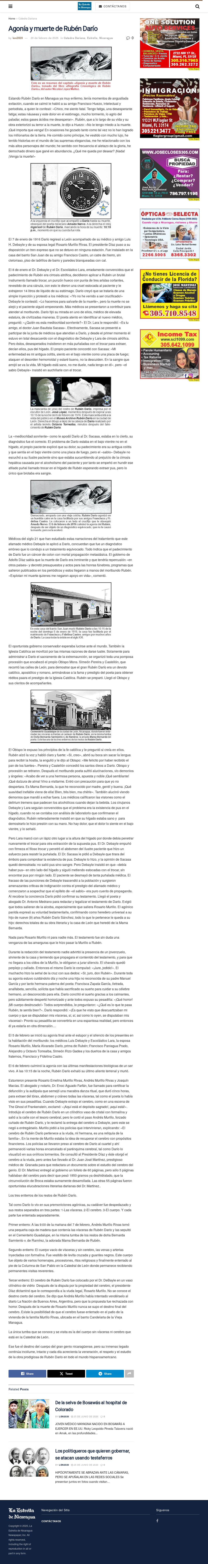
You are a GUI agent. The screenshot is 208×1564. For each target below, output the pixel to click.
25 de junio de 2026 (85, 1416)
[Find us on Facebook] (157, 1521)
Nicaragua (106, 38)
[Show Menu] (10, 6)
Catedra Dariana (27, 18)
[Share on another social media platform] (129, 1374)
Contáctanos (114, 6)
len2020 (18, 38)
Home (12, 18)
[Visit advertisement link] (169, 44)
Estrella (92, 38)
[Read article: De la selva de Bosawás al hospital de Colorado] (29, 1413)
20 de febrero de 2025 (44, 38)
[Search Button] (197, 6)
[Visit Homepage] (84, 6)
